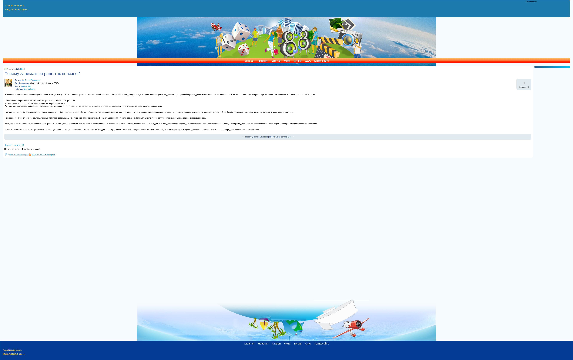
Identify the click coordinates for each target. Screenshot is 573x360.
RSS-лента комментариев (43, 154)
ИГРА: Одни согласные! (280, 136)
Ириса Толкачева (32, 80)
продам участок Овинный (256, 136)
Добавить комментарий (18, 154)
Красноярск (25, 85)
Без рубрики (29, 88)
